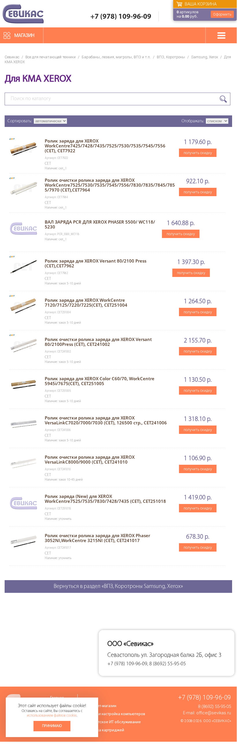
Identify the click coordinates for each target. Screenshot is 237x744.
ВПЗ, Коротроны (171, 57)
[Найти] (223, 99)
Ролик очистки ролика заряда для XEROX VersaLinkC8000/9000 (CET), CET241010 (90, 459)
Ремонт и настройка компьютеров (115, 714)
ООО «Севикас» (217, 721)
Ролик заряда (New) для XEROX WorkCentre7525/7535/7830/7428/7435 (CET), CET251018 (105, 498)
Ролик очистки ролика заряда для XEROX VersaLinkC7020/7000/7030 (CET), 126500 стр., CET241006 (106, 420)
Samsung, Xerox (204, 57)
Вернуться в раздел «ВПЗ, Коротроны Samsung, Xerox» (118, 586)
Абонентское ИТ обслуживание (113, 722)
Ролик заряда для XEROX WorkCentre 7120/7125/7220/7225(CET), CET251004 (86, 302)
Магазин (24, 35)
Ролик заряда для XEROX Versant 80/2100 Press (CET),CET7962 (95, 263)
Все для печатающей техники (50, 57)
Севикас (12, 57)
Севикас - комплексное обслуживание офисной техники (23, 14)
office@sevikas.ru (213, 712)
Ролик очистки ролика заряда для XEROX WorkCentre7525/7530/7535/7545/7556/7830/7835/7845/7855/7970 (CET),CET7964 (110, 185)
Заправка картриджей (104, 730)
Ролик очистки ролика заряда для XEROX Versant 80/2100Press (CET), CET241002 (98, 341)
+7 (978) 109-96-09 (120, 16)
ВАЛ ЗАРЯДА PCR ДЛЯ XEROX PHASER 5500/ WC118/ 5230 (100, 224)
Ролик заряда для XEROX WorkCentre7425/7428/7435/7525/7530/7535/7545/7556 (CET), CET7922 (105, 145)
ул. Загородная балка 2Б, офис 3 (181, 655)
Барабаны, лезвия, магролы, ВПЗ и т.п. (116, 57)
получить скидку (198, 153)
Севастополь (123, 655)
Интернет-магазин (100, 706)
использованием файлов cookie (51, 715)
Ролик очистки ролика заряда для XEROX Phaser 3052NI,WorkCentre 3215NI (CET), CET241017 (97, 538)
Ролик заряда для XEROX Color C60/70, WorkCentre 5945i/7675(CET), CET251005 (99, 381)
